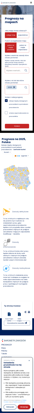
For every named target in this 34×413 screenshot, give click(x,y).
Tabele (4, 353)
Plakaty (4, 351)
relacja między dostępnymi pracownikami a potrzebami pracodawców (18, 104)
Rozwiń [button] (6, 152)
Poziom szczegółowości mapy (15, 41)
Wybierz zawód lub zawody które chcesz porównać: (17, 56)
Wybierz (17, 126)
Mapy (3, 348)
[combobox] (17, 70)
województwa (23, 35)
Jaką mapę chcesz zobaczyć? (16, 31)
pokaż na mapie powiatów (10, 47)
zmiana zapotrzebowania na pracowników (18, 114)
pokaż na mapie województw (22, 47)
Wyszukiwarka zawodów (16, 323)
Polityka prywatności (19, 402)
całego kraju (10, 35)
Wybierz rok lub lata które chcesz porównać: (14, 82)
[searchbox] (17, 70)
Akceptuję (24, 407)
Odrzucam (10, 407)
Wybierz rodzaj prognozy (14, 97)
